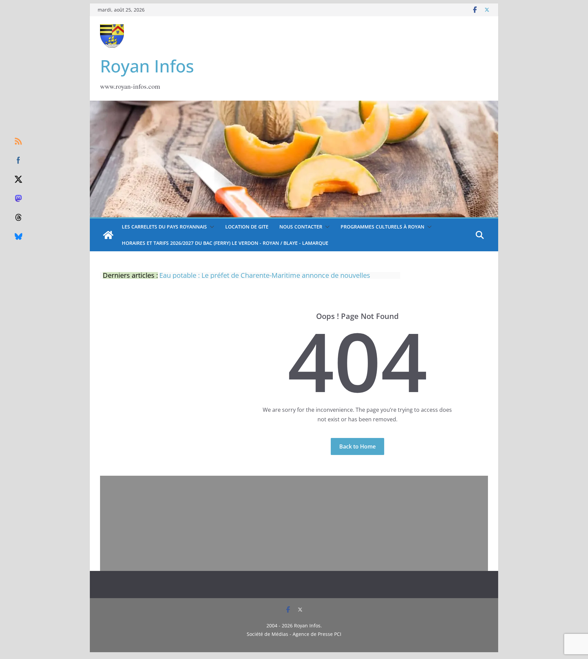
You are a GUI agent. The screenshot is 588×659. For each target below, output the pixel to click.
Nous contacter (300, 226)
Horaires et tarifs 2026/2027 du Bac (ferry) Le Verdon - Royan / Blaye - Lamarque (225, 243)
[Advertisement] (294, 523)
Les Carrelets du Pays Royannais (164, 226)
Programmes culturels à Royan (382, 226)
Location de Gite (246, 226)
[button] (210, 227)
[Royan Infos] (294, 104)
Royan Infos (147, 66)
